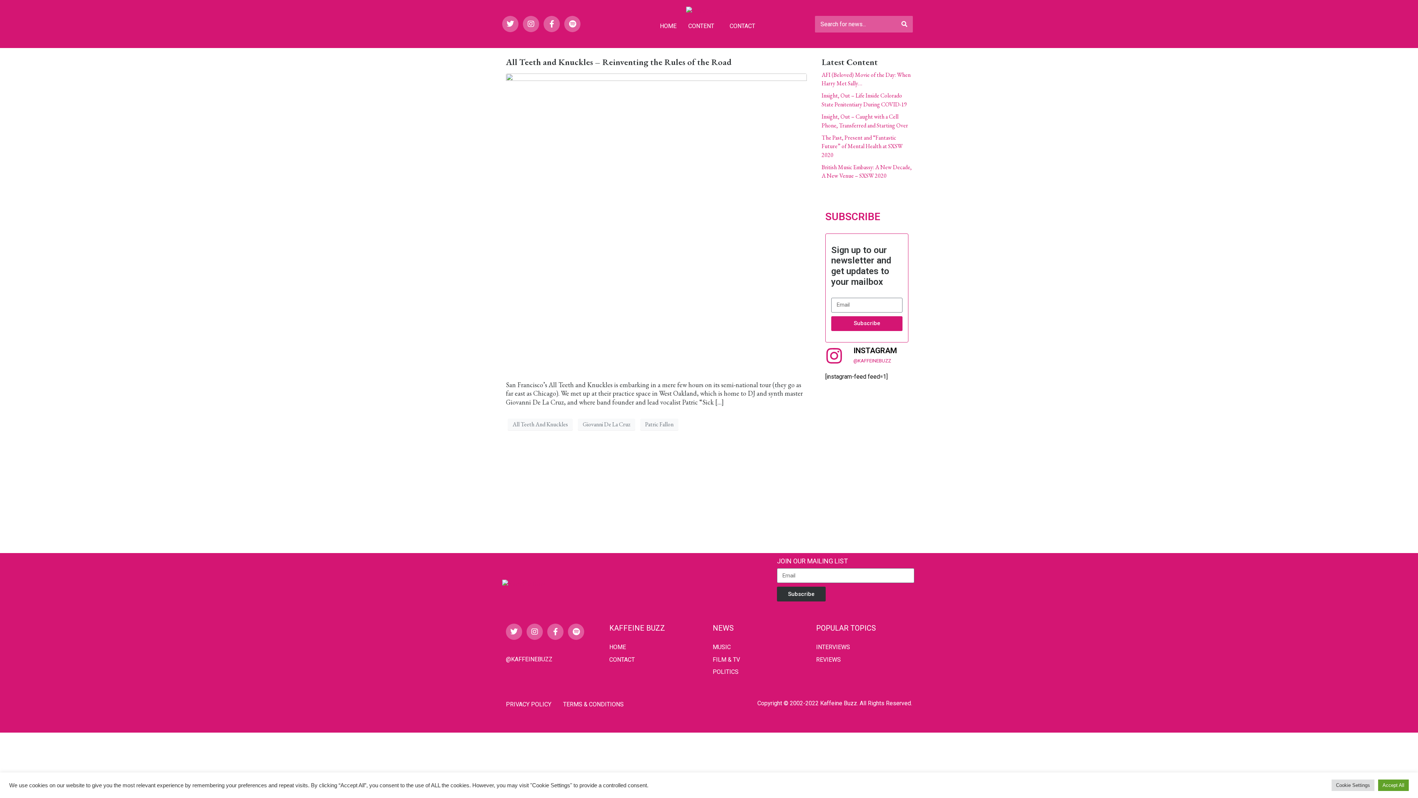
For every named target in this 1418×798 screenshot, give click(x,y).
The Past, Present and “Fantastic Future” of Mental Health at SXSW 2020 (862, 146)
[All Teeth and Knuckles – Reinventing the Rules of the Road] (656, 223)
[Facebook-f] (552, 24)
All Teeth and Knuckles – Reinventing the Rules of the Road (619, 62)
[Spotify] (572, 24)
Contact (742, 26)
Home (668, 26)
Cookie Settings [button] (1353, 785)
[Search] (904, 24)
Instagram (875, 350)
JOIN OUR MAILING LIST (812, 561)
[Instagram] (531, 24)
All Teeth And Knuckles (540, 424)
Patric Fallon (659, 424)
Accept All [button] (1393, 785)
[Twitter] (510, 24)
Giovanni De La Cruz (606, 424)
